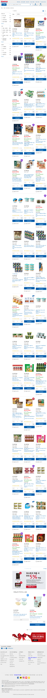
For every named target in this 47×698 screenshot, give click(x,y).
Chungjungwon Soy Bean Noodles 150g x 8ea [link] (40, 106)
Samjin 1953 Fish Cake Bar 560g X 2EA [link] (40, 181)
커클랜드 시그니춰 (3, 658)
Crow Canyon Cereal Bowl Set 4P (19, 615)
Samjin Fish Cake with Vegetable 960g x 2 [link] (39, 416)
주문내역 (11, 662)
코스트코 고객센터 (6, 646)
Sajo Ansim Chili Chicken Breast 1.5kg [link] (28, 550)
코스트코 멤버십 (13, 652)
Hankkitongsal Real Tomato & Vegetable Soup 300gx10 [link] (29, 451)
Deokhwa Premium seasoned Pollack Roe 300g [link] (17, 144)
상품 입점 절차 (40, 657)
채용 (1, 664)
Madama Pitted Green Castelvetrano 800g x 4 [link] (16, 518)
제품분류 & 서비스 (3, 660)
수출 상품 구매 (21, 661)
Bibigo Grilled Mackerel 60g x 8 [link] (29, 71)
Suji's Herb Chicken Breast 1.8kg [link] (17, 248)
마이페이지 (12, 661)
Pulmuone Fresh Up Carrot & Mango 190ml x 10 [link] (17, 554)
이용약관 (11, 674)
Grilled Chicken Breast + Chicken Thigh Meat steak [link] (17, 417)
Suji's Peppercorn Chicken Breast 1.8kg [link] (28, 36)
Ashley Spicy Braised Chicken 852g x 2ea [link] (28, 177)
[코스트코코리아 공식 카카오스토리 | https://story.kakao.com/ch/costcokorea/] (29, 678)
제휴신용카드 (12, 664)
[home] (4, 2)
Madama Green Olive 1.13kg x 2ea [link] (41, 216)
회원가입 (11, 653)
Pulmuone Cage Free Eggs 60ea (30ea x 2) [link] (40, 71)
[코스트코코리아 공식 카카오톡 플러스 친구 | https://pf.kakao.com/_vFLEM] (21, 678)
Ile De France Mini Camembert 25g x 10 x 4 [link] (16, 380)
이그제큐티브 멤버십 (13, 657)
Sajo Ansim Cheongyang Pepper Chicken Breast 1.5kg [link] (29, 380)
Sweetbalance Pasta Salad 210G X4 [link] (40, 518)
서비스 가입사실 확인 (5, 692)
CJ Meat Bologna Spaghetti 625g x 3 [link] (17, 316)
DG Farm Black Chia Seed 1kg (35, 617)
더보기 (2, 23)
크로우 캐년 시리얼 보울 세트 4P (20, 614)
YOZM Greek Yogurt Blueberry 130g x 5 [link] (39, 348)
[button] (31, 4)
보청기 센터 (30, 655)
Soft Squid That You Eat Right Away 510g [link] (41, 281)
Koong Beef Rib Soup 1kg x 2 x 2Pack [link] (17, 482)
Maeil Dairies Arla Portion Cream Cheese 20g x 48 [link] (28, 518)
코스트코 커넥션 (3, 662)
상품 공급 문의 (40, 653)
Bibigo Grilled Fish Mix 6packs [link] (16, 281)
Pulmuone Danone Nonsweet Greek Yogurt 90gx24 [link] (29, 106)
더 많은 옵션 (14, 273)
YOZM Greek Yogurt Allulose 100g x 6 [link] (29, 280)
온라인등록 (12, 659)
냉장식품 (7, 7)
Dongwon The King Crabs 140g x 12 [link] (28, 486)
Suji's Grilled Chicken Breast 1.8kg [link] (17, 36)
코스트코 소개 (3, 652)
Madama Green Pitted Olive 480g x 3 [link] (29, 348)
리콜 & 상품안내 (22, 657)
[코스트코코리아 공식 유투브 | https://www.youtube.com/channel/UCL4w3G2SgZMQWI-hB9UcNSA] (26, 678)
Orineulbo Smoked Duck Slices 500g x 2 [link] (16, 348)
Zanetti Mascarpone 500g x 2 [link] (17, 212)
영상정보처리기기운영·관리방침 (28, 674)
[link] (17, 27)
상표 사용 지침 (39, 674)
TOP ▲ (44, 568)
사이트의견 (21, 659)
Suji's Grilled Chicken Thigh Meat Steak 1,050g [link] (41, 142)
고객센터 (21, 652)
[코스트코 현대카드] (29, 588)
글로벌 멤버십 (12, 666)
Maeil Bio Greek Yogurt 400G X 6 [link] (40, 39)
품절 (21, 619)
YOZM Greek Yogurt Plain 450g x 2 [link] (28, 213)
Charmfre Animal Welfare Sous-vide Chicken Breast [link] (17, 181)
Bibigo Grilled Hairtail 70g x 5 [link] (29, 246)
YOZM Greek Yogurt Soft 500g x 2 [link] (40, 313)
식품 (4, 7)
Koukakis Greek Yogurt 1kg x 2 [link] (17, 74)
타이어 (29, 664)
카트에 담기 (17, 43)
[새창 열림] (3, 686)
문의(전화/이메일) (22, 655)
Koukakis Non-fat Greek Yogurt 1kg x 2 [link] (16, 110)
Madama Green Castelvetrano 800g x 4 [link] (40, 483)
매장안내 (29, 653)
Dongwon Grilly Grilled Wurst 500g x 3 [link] (41, 550)
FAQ (19, 653)
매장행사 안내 (30, 660)
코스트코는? (2, 653)
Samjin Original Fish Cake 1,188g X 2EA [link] (28, 145)
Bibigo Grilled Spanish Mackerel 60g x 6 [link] (40, 247)
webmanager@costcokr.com (10, 683)
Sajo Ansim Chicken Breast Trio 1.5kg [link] (40, 451)
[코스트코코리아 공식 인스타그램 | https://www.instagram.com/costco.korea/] (24, 678)
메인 (2, 7)
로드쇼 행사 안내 (31, 662)
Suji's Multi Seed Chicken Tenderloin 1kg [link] (16, 451)
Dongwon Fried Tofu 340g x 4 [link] (29, 419)
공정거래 (39, 659)
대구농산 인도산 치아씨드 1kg (36, 616)
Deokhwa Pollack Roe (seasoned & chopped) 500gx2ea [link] (28, 313)
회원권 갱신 (12, 655)
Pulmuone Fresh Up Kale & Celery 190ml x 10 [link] (40, 383)
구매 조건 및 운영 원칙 (41, 655)
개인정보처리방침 (17, 674)
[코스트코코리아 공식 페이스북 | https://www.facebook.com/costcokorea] (18, 678)
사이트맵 (7, 674)
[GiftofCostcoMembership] (29, 641)
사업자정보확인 (31, 683)
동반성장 (39, 661)
